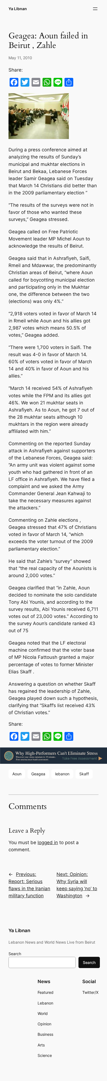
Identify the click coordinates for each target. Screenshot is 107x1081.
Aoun (16, 773)
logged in (48, 842)
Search (15, 953)
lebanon (62, 773)
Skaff (84, 773)
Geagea (38, 773)
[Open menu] (95, 8)
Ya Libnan (18, 8)
